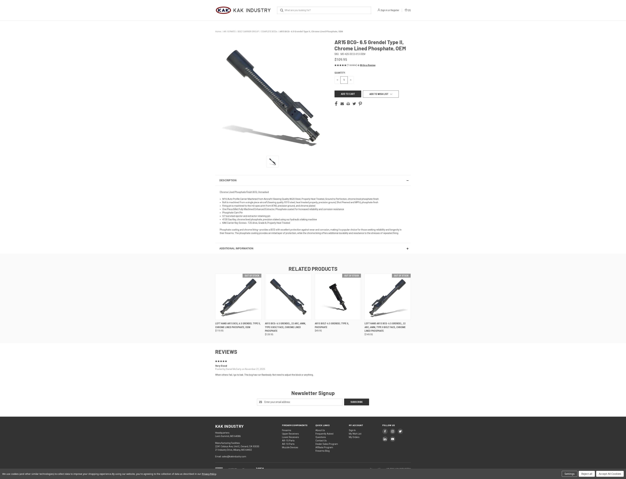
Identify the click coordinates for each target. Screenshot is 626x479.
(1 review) (352, 65)
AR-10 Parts (288, 444)
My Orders (354, 437)
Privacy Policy (209, 473)
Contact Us (321, 440)
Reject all (586, 474)
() (409, 10)
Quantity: (340, 72)
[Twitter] (354, 103)
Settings (570, 474)
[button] (366, 65)
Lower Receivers (290, 437)
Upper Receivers (290, 433)
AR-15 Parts (288, 440)
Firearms (286, 430)
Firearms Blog (322, 451)
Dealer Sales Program (326, 444)
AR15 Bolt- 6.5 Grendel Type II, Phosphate (332, 325)
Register (395, 10)
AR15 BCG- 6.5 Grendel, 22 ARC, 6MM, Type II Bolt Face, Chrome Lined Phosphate (285, 327)
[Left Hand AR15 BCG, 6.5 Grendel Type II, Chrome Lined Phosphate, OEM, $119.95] (238, 296)
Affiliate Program (324, 447)
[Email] (342, 103)
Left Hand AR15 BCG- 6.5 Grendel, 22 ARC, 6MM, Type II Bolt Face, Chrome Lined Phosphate (385, 327)
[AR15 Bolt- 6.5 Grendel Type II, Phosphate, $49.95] (337, 296)
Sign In (352, 430)
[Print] (348, 103)
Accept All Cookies (610, 474)
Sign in (384, 10)
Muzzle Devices (290, 447)
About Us (320, 430)
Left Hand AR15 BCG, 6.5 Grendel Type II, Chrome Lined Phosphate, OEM (238, 325)
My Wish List (355, 433)
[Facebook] (336, 103)
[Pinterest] (360, 103)
